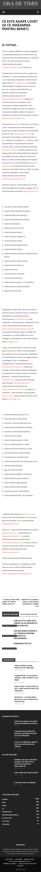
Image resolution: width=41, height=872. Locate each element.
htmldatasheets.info (10, 524)
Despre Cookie (29, 859)
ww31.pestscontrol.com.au (13, 389)
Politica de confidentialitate (19, 861)
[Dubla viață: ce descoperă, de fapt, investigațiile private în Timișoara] (7, 688)
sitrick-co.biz (7, 396)
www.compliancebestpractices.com (16, 329)
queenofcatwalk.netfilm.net (13, 118)
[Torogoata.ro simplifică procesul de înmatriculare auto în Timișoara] (7, 733)
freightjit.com (12, 341)
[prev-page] (3, 653)
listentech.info (8, 379)
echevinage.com (13, 399)
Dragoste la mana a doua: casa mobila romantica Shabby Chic (30, 602)
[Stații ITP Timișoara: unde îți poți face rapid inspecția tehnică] (7, 744)
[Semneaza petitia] (7, 645)
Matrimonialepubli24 (14, 17)
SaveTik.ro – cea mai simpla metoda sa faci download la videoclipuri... (26, 699)
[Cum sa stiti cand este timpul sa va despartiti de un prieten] (7, 623)
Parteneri (18, 859)
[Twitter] (9, 37)
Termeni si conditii (10, 864)
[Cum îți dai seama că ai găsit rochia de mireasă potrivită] (7, 723)
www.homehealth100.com (13, 99)
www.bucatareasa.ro (10, 552)
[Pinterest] (14, 37)
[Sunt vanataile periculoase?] (7, 775)
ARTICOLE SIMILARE (10, 614)
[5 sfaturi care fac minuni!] (7, 785)
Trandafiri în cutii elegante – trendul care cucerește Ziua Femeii (26, 678)
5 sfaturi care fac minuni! (24, 783)
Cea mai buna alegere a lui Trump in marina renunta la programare (25, 635)
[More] (23, 37)
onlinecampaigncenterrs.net (13, 179)
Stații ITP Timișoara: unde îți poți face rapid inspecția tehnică (26, 744)
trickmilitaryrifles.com (11, 67)
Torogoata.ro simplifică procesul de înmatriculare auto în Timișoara (25, 733)
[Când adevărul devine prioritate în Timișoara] (7, 668)
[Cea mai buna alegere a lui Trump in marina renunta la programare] (7, 633)
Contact (20, 866)
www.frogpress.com (19, 83)
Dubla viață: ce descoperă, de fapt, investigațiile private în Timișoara (26, 688)
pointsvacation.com (22, 134)
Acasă (4, 17)
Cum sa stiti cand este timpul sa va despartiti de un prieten (25, 623)
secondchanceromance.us (13, 367)
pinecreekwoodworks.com (13, 542)
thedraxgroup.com (30, 191)
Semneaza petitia (22, 643)
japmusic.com (27, 514)
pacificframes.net (21, 319)
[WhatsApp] (19, 37)
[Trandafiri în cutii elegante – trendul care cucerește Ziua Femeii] (7, 678)
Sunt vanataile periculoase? (26, 773)
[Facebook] (4, 37)
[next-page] (6, 653)
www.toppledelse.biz (21, 383)
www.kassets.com (9, 533)
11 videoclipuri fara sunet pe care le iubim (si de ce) (11, 601)
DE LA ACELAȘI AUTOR (28, 614)
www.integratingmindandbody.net (16, 573)
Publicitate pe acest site (27, 864)
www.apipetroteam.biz (11, 536)
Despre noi (9, 859)
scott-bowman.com (10, 150)
